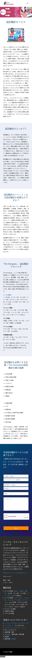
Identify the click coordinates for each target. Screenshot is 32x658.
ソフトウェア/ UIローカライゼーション (17, 623)
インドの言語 (7, 295)
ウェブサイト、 (9, 625)
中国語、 (22, 591)
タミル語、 (11, 600)
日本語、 (16, 591)
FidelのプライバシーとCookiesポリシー (15, 573)
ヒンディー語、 (18, 598)
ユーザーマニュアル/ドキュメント (15, 628)
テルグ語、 (18, 600)
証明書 (13, 639)
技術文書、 (8, 634)
